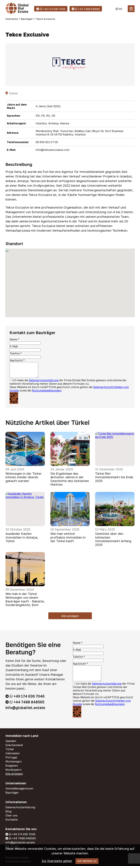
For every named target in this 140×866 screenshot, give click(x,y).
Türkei (9, 749)
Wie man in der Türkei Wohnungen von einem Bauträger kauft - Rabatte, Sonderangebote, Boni (25, 599)
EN (120, 8)
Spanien (10, 741)
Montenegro (13, 761)
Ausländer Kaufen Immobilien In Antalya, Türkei (21, 537)
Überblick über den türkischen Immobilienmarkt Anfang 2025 (113, 539)
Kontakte (11, 819)
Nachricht (16, 360)
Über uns (11, 815)
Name (13, 339)
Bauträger (12, 792)
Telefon (15, 353)
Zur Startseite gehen (57, 861)
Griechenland (14, 745)
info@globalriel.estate (25, 707)
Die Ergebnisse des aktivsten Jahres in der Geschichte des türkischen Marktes (69, 479)
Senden (14, 393)
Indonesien (12, 753)
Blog (8, 811)
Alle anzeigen (70, 616)
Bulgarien (11, 765)
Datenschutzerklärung (43, 380)
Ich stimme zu (87, 861)
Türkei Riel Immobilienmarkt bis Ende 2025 (114, 477)
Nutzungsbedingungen (46, 390)
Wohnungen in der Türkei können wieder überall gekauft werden (23, 477)
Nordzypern (13, 769)
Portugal (11, 757)
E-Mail (14, 346)
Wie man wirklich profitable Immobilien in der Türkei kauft (68, 537)
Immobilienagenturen (19, 788)
